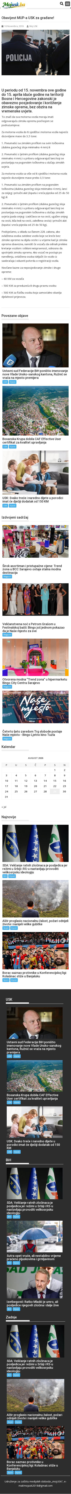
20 (35, 786)
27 (35, 791)
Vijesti (12, 382)
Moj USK (33, 26)
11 (16, 780)
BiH (5, 876)
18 (16, 786)
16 (64, 780)
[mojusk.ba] (14, 5)
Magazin (7, 576)
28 (45, 791)
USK (8, 303)
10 (6, 780)
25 (16, 791)
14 (45, 780)
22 (54, 786)
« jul (4, 806)
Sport (5, 980)
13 (35, 780)
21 (45, 786)
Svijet (5, 928)
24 (6, 791)
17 (6, 786)
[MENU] (67, 3)
